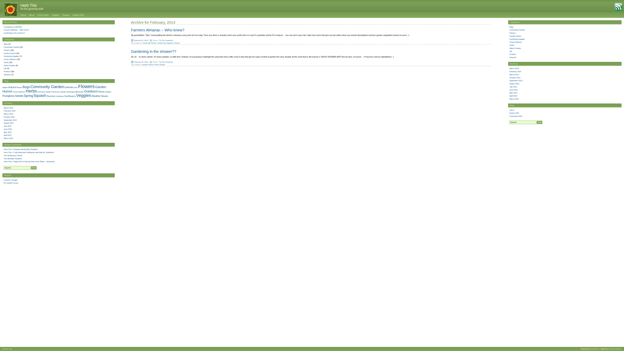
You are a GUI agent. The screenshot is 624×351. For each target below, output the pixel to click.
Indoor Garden (159, 64)
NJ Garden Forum (11, 183)
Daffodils (68, 87)
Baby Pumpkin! (32, 149)
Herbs (511, 45)
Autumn (12, 87)
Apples (5, 87)
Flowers (66, 15)
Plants (101, 92)
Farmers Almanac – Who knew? (157, 30)
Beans (19, 87)
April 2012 (513, 96)
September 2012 (515, 81)
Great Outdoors (515, 42)
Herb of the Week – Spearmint (42, 161)
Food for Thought (10, 180)
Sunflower (60, 96)
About (31, 15)
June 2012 (513, 90)
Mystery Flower (16, 155)
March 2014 (514, 68)
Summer (51, 96)
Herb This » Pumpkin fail (13, 149)
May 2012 (513, 93)
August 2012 (514, 84)
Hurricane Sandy (44, 92)
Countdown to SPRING (13, 27)
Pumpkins (8, 96)
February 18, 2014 (141, 62)
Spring (28, 96)
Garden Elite (78, 15)
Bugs (511, 27)
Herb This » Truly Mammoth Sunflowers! (20, 152)
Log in (511, 110)
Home (23, 15)
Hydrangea (70, 92)
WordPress (595, 349)
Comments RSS (515, 116)
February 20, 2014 (141, 40)
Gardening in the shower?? (153, 51)
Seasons (512, 57)
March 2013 (514, 75)
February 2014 (515, 71)
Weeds (104, 96)
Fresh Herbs (43, 15)
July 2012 (513, 87)
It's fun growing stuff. (32, 8)
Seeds (19, 96)
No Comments (167, 40)
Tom (5, 155)
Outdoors (91, 91)
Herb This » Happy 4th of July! (16, 161)
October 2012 (514, 78)
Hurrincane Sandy (58, 92)
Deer (76, 87)
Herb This (28, 5)
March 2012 (514, 99)
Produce (177, 43)
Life (510, 51)
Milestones (79, 92)
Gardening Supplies (165, 43)
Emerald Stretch (614, 349)
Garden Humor (147, 64)
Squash (39, 96)
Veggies (55, 15)
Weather (95, 96)
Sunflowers (70, 96)
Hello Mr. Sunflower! (46, 152)
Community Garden (149, 43)
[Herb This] (9, 9)
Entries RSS (514, 113)
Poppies (108, 92)
